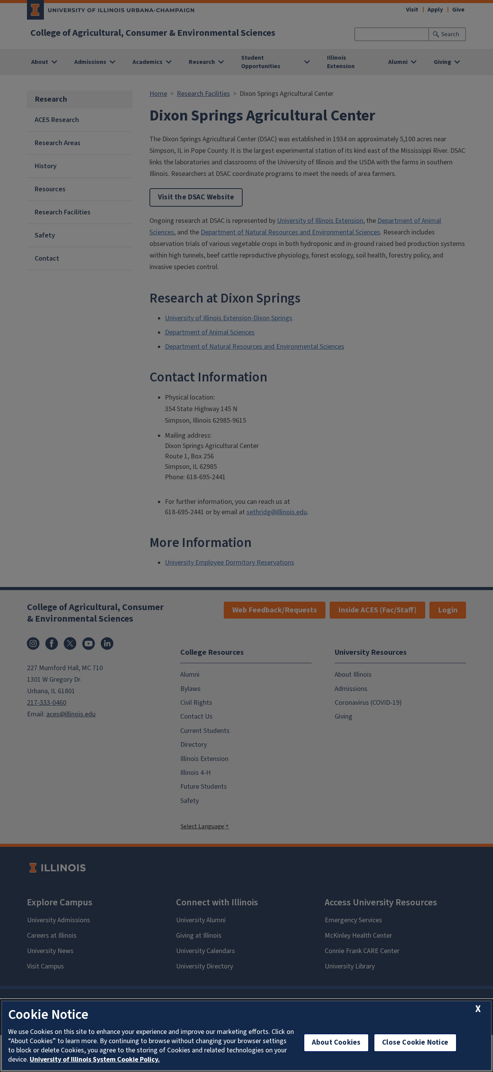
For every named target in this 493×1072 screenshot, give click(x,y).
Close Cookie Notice (415, 1042)
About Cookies (336, 1042)
